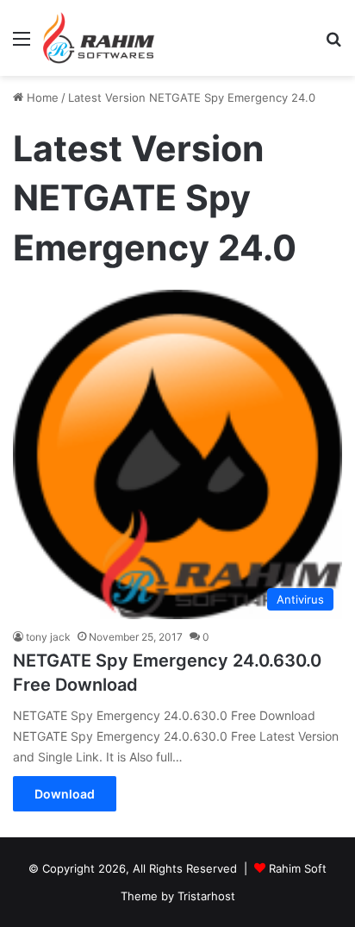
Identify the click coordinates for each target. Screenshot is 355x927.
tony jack (48, 636)
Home (41, 97)
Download (64, 793)
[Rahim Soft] (99, 38)
